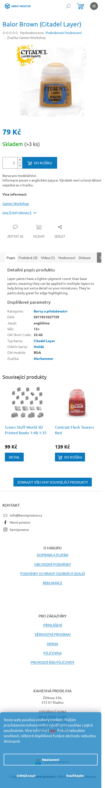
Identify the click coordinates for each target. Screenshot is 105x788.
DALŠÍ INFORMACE (17, 213)
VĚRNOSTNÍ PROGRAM (53, 634)
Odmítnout (26, 775)
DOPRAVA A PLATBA (52, 555)
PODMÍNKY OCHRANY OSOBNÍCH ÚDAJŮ (52, 573)
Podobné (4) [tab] (28, 257)
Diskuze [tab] (85, 257)
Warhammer (43, 358)
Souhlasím (75, 775)
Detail (14, 457)
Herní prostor (20, 522)
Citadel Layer (44, 340)
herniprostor (19, 529)
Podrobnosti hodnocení (64, 32)
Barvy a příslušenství (50, 311)
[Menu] (94, 6)
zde (52, 730)
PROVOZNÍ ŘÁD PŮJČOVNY (52, 662)
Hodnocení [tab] (66, 257)
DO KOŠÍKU (43, 163)
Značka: (26, 37)
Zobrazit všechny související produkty (52, 482)
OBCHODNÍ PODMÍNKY (52, 564)
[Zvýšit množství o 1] (19, 160)
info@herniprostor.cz (26, 515)
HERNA (52, 643)
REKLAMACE (52, 582)
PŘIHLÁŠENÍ (52, 625)
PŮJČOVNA (52, 653)
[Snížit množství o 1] (19, 165)
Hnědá (39, 346)
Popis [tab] (11, 257)
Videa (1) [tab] (48, 257)
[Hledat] (68, 6)
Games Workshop (15, 203)
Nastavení (50, 759)
